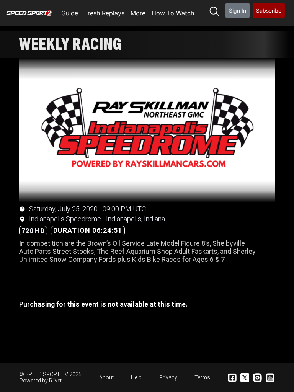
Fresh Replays (104, 13)
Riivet (55, 380)
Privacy (168, 377)
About (106, 377)
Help (136, 377)
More (138, 13)
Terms (202, 377)
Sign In (237, 10)
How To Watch (173, 13)
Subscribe (268, 10)
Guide (69, 13)
